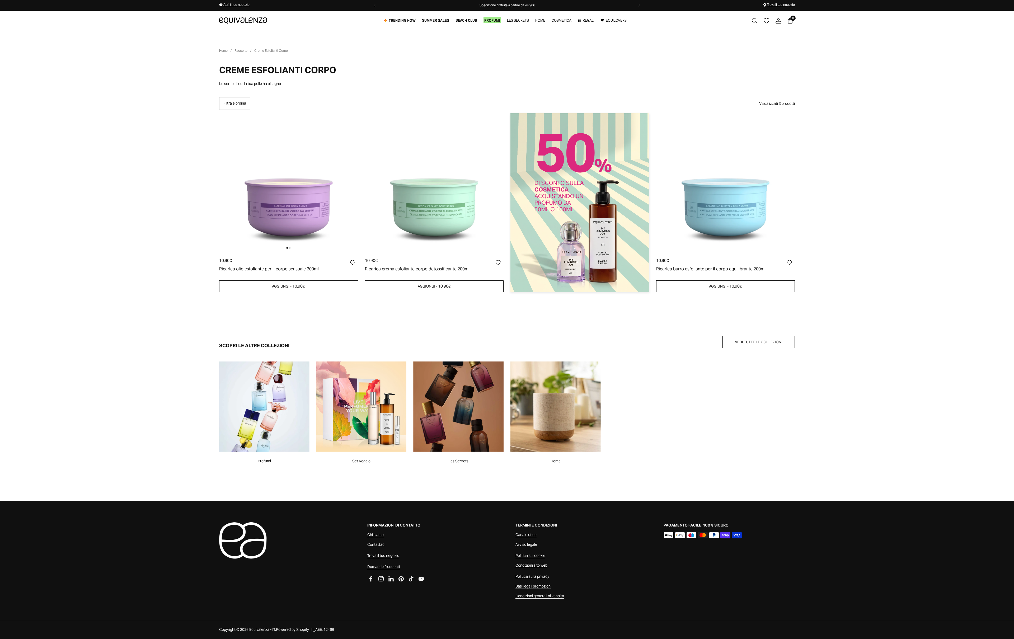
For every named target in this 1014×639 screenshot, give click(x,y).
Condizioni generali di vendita (539, 596)
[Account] (778, 20)
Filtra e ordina (234, 103)
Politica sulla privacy (532, 576)
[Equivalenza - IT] (243, 20)
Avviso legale (526, 544)
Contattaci (376, 544)
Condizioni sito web (531, 565)
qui (477, 5)
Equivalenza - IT (262, 629)
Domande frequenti (383, 566)
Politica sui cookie (530, 555)
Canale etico (526, 534)
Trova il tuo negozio (781, 4)
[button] (754, 20)
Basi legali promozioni (533, 586)
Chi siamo (375, 534)
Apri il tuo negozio (236, 4)
